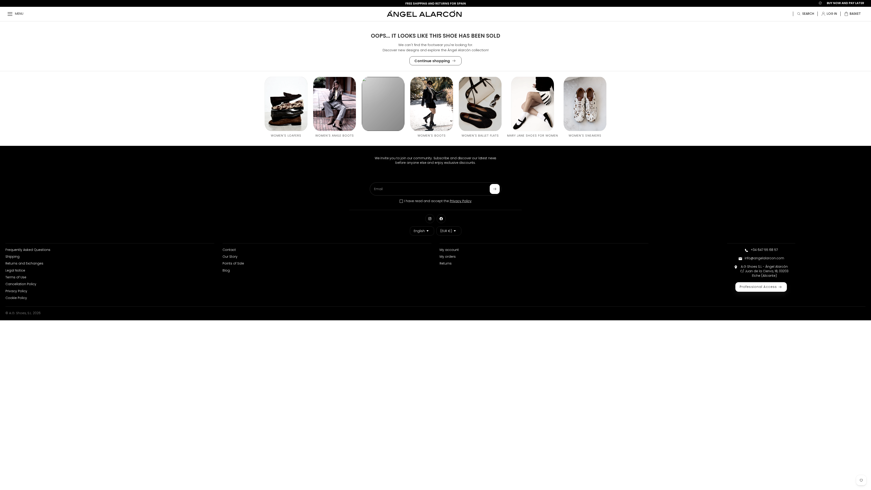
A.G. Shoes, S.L (20, 313)
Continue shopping (432, 61)
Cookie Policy (16, 298)
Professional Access (758, 286)
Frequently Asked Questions (27, 249)
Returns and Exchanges (24, 263)
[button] (852, 14)
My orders (448, 256)
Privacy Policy (461, 201)
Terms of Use (15, 277)
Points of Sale (233, 263)
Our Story (230, 256)
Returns (446, 263)
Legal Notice (15, 270)
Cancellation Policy (20, 284)
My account (449, 249)
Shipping (12, 256)
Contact (229, 249)
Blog (226, 270)
